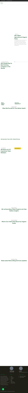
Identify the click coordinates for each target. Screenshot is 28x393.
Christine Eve (14, 174)
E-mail (20, 371)
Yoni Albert (14, 165)
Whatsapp (12, 371)
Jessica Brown (14, 156)
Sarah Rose (14, 200)
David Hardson (14, 183)
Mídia (2, 279)
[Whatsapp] (3, 389)
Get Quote (9, 103)
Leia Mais (14, 310)
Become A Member (17, 148)
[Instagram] (1, 389)
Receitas (7, 304)
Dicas (7, 357)
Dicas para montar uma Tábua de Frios (14, 358)
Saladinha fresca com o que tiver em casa (14, 305)
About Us (23, 103)
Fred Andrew (14, 191)
